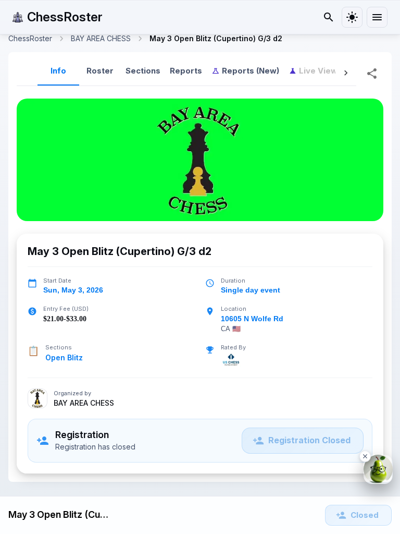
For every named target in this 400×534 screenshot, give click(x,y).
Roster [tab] (100, 70)
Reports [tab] (186, 70)
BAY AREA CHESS (84, 403)
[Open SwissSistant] (378, 469)
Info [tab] (58, 70)
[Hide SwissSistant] (365, 456)
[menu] (377, 17)
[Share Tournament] (371, 73)
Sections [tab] (143, 70)
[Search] (329, 17)
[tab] (245, 70)
